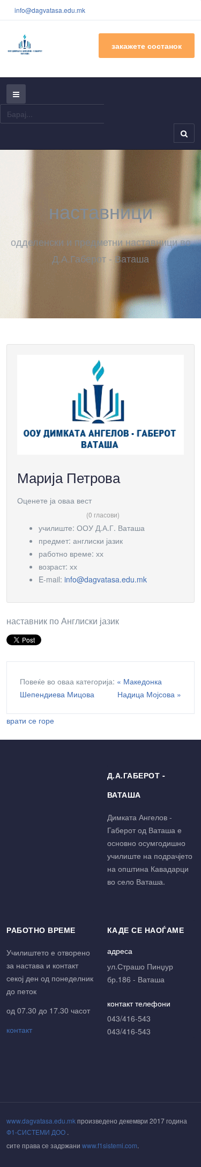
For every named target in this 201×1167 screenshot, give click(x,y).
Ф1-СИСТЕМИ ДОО (36, 1131)
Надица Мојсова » (149, 694)
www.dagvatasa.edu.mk (41, 1120)
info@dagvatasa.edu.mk (49, 9)
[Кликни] (100, 403)
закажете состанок (146, 45)
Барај (184, 133)
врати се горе (30, 720)
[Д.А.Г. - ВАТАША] (25, 44)
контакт (19, 1029)
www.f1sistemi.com (109, 1145)
